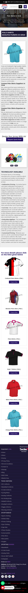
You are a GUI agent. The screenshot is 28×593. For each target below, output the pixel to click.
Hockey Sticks (5, 553)
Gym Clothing (5, 524)
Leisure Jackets (6, 533)
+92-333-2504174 (11, 568)
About (3, 455)
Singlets (4, 541)
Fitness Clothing (6, 521)
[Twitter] (6, 576)
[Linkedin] (9, 576)
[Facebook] (2, 576)
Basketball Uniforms (7, 487)
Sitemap (4, 469)
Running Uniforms (7, 510)
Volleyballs (5, 559)
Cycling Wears (6, 492)
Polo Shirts (5, 536)
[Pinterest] (13, 576)
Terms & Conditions (7, 464)
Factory (4, 458)
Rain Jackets (5, 538)
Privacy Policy (6, 461)
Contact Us (5, 466)
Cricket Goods (6, 550)
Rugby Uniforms (6, 507)
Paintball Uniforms (7, 504)
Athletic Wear (5, 518)
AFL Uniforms (6, 484)
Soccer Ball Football (7, 556)
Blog (3, 472)
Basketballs (5, 547)
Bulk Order (5, 475)
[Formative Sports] (4, 7)
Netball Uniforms (6, 501)
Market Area (5, 478)
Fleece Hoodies (6, 530)
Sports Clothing (6, 516)
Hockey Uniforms (7, 495)
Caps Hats (4, 527)
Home (3, 452)
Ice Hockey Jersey (7, 498)
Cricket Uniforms (6, 490)
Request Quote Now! (15, 139)
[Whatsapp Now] (3, 583)
